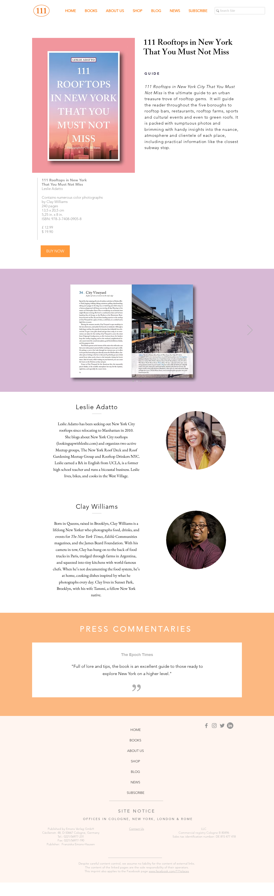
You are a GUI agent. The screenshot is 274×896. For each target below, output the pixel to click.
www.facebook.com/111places (169, 871)
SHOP (135, 761)
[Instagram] (214, 725)
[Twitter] (222, 725)
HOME (135, 730)
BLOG (135, 772)
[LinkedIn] (230, 725)
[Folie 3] (140, 381)
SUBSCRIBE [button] (135, 793)
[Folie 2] (137, 381)
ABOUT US (135, 751)
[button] (198, 10)
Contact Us (136, 829)
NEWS (135, 782)
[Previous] (24, 330)
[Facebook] (206, 725)
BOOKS (135, 740)
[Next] (250, 330)
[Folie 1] (133, 381)
